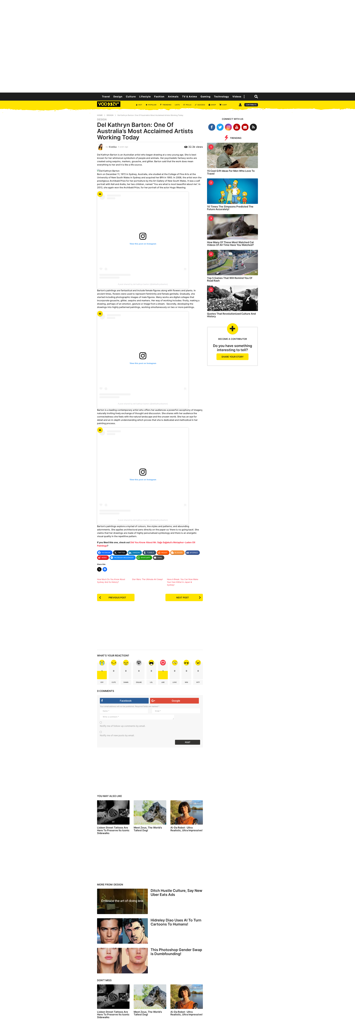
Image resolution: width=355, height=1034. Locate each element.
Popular (152, 105)
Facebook (126, 700)
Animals (173, 96)
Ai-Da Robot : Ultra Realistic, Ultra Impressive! (186, 829)
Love (175, 682)
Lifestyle (145, 96)
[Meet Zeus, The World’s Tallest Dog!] (150, 812)
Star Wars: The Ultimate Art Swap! (147, 579)
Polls (188, 105)
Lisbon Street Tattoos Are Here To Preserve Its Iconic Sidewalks (113, 830)
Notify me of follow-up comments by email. (122, 726)
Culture (131, 96)
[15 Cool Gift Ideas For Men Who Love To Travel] (232, 155)
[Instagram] (228, 127)
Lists (177, 105)
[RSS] (253, 127)
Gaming (206, 96)
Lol (151, 682)
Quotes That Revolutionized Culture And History (231, 315)
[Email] (245, 127)
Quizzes (201, 105)
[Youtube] (236, 127)
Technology (221, 96)
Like (163, 682)
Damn (126, 682)
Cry (102, 682)
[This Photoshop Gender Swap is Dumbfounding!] (122, 960)
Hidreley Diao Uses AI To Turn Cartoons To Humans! (176, 922)
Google (176, 700)
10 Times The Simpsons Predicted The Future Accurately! (230, 208)
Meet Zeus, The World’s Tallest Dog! (148, 829)
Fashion (159, 96)
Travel (106, 96)
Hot (140, 105)
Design (117, 96)
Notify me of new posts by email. (117, 735)
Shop (213, 105)
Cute (114, 682)
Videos (236, 96)
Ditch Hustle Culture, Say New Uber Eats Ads (176, 892)
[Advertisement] (177, 46)
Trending (167, 105)
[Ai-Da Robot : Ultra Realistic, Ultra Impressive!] (186, 812)
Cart (224, 105)
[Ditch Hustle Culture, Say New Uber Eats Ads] (122, 901)
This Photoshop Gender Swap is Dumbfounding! (176, 952)
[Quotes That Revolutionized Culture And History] (232, 298)
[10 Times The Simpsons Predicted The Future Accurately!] (232, 191)
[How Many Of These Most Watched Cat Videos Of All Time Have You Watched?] (232, 227)
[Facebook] (211, 127)
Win (186, 682)
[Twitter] (220, 127)
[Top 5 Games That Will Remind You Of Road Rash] (232, 262)
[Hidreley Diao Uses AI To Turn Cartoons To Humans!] (122, 931)
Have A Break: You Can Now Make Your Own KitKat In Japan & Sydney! (182, 582)
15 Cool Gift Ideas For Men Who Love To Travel (231, 172)
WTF (198, 682)
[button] (244, 96)
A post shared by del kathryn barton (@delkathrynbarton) (143, 284)
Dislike (139, 682)
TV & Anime (189, 96)
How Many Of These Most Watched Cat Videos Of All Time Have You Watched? (230, 243)
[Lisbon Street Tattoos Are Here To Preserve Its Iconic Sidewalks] (113, 812)
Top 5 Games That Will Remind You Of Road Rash (229, 279)
